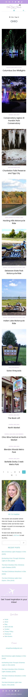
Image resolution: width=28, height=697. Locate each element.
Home (6, 619)
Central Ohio (10, 67)
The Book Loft (14, 418)
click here (16, 535)
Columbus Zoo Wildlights (14, 70)
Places (20, 67)
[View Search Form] (23, 10)
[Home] (9, 17)
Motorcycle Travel (14, 217)
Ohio (15, 67)
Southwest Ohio (15, 167)
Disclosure (7, 634)
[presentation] (14, 47)
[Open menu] (14, 10)
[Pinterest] (9, 2)
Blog (5, 624)
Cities (6, 217)
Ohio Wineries (15, 367)
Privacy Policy (8, 631)
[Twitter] (15, 2)
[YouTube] (18, 2)
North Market (14, 427)
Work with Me (8, 626)
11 (12, 475)
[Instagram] (6, 2)
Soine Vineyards (14, 370)
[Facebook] (12, 2)
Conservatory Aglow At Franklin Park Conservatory (14, 121)
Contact (6, 629)
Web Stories (8, 636)
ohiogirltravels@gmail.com (14, 648)
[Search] (23, 543)
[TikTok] (21, 2)
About (6, 622)
